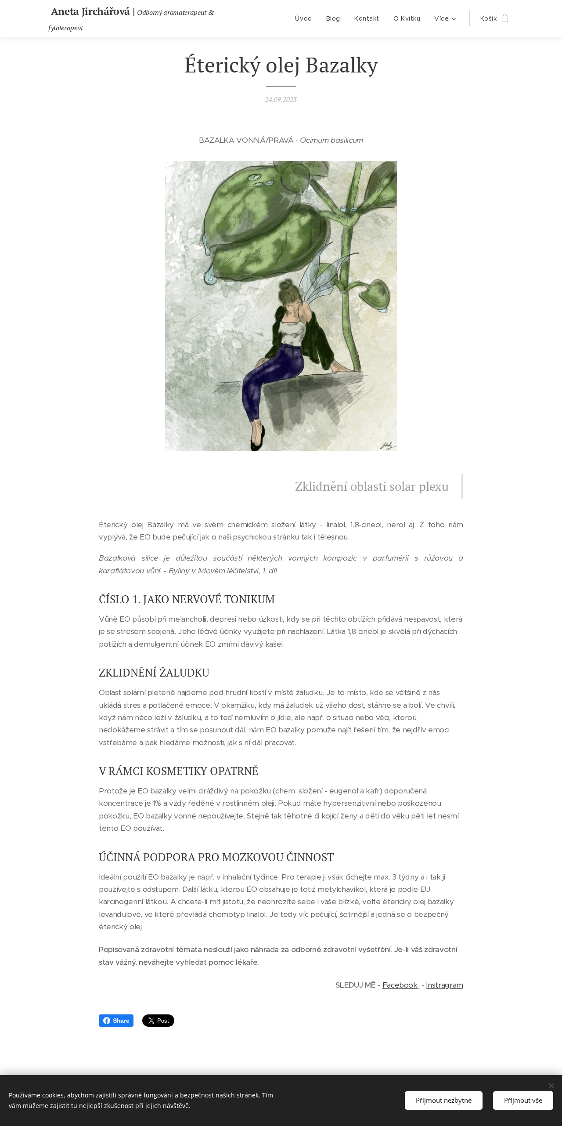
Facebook (400, 985)
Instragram (444, 985)
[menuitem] (306, 18)
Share (121, 1020)
